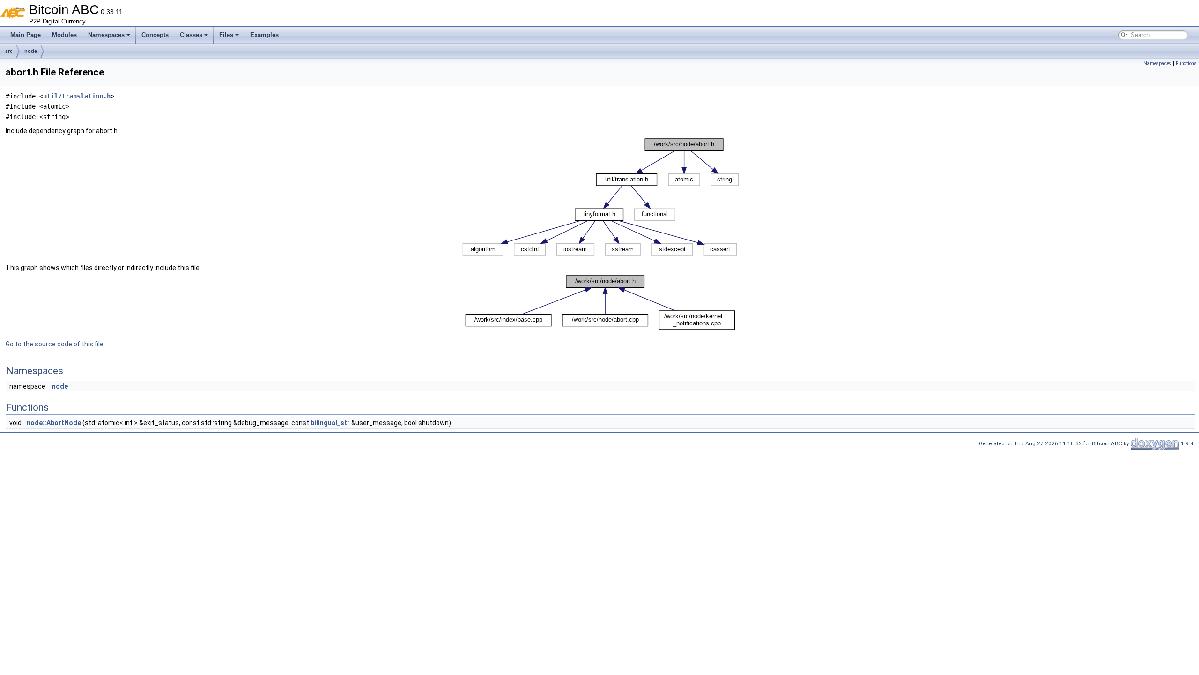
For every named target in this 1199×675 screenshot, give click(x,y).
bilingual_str (330, 423)
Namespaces (106, 34)
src (9, 51)
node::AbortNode (54, 423)
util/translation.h (77, 96)
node (30, 51)
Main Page (25, 34)
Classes (191, 34)
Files (226, 34)
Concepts (155, 34)
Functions (1186, 63)
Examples (264, 34)
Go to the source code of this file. (55, 344)
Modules (64, 34)
